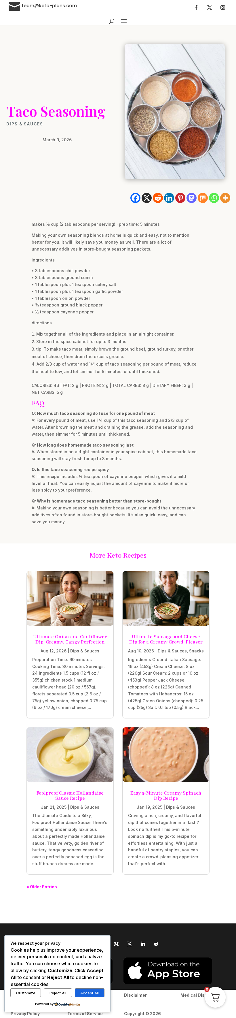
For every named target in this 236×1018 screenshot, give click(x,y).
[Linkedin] (169, 198)
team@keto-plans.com (49, 5)
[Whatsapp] (214, 198)
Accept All (89, 993)
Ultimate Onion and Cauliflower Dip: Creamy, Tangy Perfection (70, 639)
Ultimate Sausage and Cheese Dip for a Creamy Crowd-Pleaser (166, 639)
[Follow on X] (209, 7)
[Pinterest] (180, 198)
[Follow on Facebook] (196, 7)
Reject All (58, 993)
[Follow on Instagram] (222, 7)
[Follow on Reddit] (156, 944)
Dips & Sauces (24, 124)
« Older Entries (41, 886)
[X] (147, 198)
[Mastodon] (191, 198)
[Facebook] (135, 198)
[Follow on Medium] (116, 944)
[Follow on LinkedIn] (142, 944)
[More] (225, 198)
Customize (25, 993)
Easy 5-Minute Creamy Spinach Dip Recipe (165, 795)
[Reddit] (158, 198)
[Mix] (203, 198)
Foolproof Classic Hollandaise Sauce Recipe (70, 795)
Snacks (196, 650)
